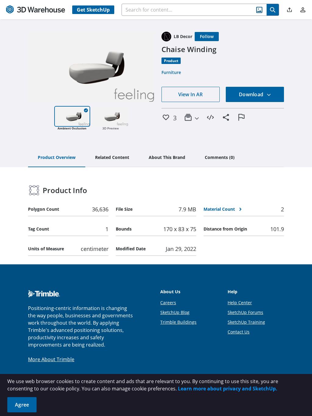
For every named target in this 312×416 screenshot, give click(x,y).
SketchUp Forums (245, 312)
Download (251, 94)
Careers (168, 302)
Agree (22, 404)
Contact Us (239, 332)
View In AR (190, 94)
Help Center (240, 302)
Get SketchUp (93, 9)
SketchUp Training (246, 322)
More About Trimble (51, 359)
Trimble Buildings (178, 322)
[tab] (56, 157)
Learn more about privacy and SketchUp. (227, 388)
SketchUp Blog (175, 312)
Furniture (171, 72)
